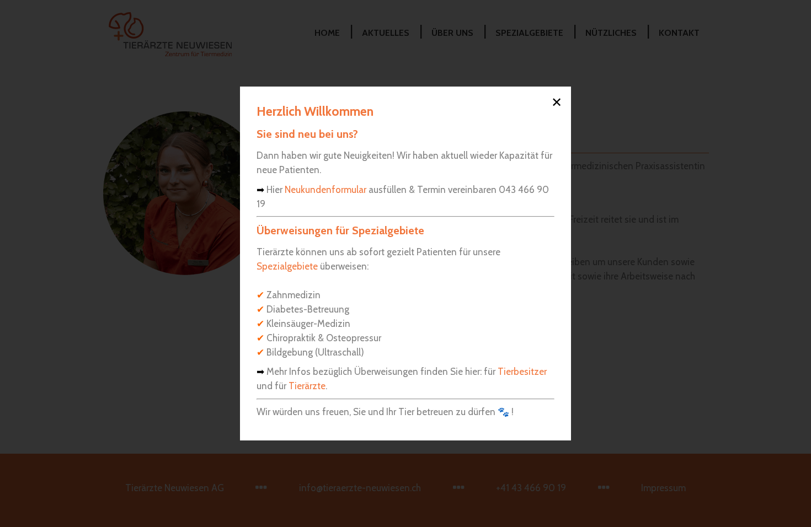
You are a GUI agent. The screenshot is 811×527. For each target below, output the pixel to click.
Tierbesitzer (522, 371)
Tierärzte (307, 385)
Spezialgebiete (287, 266)
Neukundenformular (325, 189)
